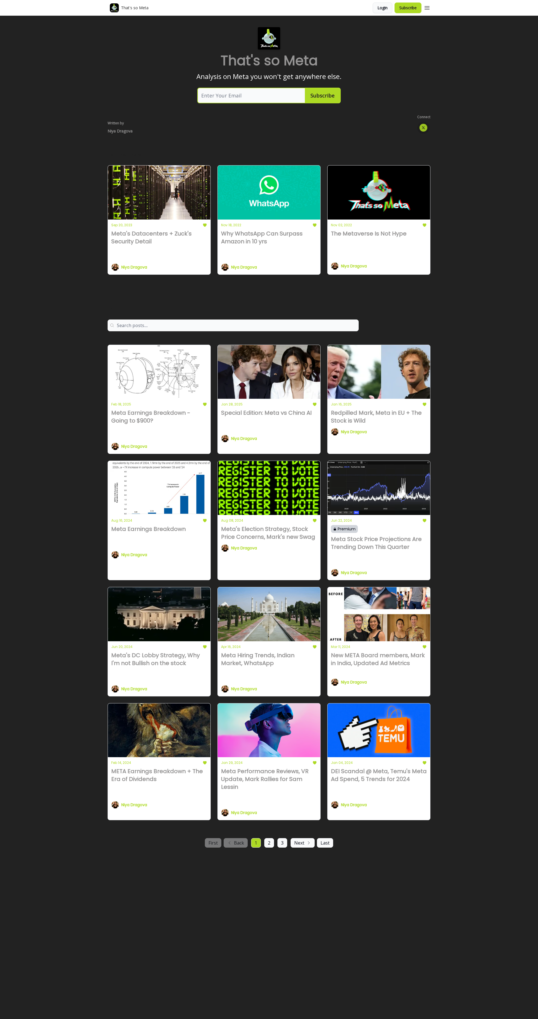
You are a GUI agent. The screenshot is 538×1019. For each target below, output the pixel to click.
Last (325, 843)
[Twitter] (423, 128)
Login (382, 7)
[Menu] (427, 7)
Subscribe (408, 7)
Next (299, 843)
